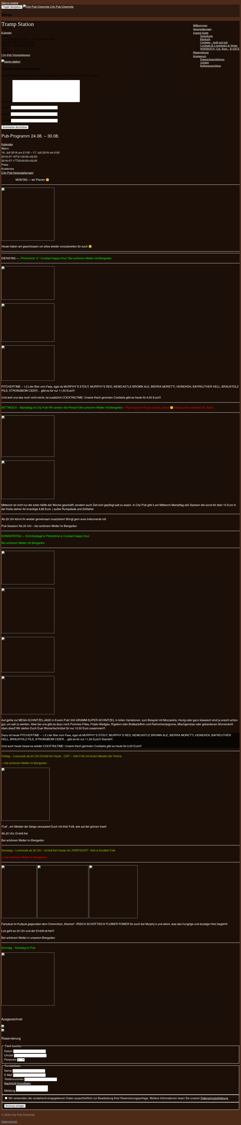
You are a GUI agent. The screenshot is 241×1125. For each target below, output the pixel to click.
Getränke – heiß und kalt (214, 42)
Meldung (10, 1090)
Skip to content (9, 2)
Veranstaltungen (202, 29)
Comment (6, 101)
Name (5, 107)
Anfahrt (204, 62)
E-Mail (8, 1075)
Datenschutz (9, 1122)
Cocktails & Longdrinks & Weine (218, 45)
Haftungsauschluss (210, 65)
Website (5, 120)
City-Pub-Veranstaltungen (15, 54)
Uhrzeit (9, 1055)
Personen (10, 1059)
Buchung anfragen (15, 1106)
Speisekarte (206, 36)
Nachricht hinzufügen (17, 1083)
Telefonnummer (14, 1079)
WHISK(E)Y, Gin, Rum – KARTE (220, 48)
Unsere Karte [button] (200, 33)
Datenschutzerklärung (212, 59)
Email (5, 113)
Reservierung (201, 52)
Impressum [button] (199, 56)
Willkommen (200, 25)
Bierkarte (205, 39)
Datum (8, 1051)
